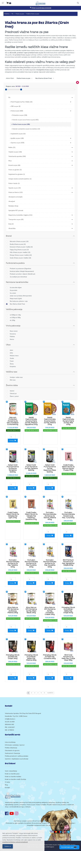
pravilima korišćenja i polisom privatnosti (15, 842)
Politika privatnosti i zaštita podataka (16, 756)
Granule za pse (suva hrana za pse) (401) (25, 120)
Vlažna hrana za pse (32, 14)
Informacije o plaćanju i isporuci (14, 745)
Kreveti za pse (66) (14, 165)
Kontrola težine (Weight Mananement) (22, 271)
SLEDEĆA (50, 693)
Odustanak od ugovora (12, 750)
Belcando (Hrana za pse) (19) (19, 241)
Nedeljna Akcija (13, 206)
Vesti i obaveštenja (11, 771)
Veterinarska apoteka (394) (17, 156)
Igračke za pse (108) (17, 138)
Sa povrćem (13, 290)
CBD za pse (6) (15, 106)
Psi (12, 14)
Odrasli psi (13, 393)
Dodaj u (12, 440)
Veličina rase (11, 371)
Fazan (12, 361)
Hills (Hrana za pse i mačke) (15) (20, 252)
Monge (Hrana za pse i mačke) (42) (21, 255)
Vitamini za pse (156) (15, 152)
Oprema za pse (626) (17, 143)
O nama (7, 782)
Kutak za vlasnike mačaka (13, 776)
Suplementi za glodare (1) (16, 174)
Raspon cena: (10, 86)
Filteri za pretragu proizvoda (41, 8)
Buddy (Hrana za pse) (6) (18, 244)
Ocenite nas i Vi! (62, 821)
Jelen (11, 350)
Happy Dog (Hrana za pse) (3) (19, 250)
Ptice (10, 161)
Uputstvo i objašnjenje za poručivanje (16, 759)
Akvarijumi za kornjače (15, 197)
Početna (6, 14)
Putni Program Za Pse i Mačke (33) (21, 102)
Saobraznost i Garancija (12, 753)
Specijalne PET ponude (15, 210)
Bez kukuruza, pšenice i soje (19, 301)
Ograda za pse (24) (14, 188)
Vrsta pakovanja (13, 325)
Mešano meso (14, 356)
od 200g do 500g (15, 317)
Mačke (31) (11, 147)
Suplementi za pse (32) (18, 134)
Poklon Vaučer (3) (14, 183)
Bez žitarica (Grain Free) (17, 304)
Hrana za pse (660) (17, 111)
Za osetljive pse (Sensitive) (18, 277)
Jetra (11, 353)
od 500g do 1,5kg (15, 315)
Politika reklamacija (11, 748)
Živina (12, 364)
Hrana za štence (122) (15, 192)
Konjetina (13, 366)
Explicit (52, 847)
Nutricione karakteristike (17, 282)
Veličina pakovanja (14, 309)
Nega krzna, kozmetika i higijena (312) (20, 215)
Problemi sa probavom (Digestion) (20, 269)
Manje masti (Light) (16, 298)
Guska (12, 358)
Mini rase (13, 380)
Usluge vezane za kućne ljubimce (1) (19, 179)
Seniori (12, 391)
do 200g (12, 320)
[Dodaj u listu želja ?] (7, 402)
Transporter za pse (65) (15, 219)
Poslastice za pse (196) (19, 115)
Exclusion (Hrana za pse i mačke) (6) (21, 247)
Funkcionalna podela (15, 263)
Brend (9, 236)
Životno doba (12, 385)
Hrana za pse (20, 14)
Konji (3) (11, 224)
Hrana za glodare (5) (15, 170)
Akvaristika (11, 228)
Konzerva (13, 334)
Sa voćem (13, 293)
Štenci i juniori (14, 396)
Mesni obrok (13, 331)
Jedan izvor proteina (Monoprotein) (21, 296)
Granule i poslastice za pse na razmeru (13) (26, 129)
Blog (6, 785)
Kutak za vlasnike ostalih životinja (15, 779)
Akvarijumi (11, 201)
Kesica (12, 339)
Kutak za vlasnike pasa (12, 774)
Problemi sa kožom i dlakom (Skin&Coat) (22, 274)
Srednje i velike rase (16, 377)
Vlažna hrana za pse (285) (21, 124)
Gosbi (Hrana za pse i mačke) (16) (20, 258)
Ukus (8, 344)
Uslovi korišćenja (10, 742)
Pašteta (12, 336)
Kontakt (7, 788)
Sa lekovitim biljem (16, 288)
